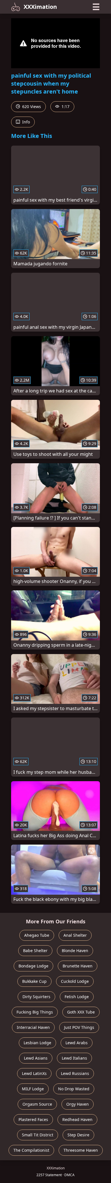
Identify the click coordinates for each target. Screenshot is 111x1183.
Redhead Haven (77, 1119)
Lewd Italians (74, 1058)
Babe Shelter (35, 950)
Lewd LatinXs (34, 1073)
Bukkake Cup (34, 981)
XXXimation (40, 7)
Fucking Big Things (35, 1012)
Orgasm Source (37, 1104)
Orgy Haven (77, 1104)
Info (25, 122)
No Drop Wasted (73, 1088)
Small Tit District (37, 1135)
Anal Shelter (75, 935)
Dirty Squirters (36, 996)
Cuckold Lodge (75, 981)
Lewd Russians (75, 1073)
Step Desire (78, 1135)
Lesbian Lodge (37, 1042)
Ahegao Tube (36, 935)
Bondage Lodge (33, 966)
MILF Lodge (33, 1088)
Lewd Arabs (76, 1042)
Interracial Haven (33, 1027)
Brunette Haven (77, 966)
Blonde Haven (75, 950)
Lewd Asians (36, 1058)
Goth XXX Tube (81, 1012)
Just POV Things (79, 1027)
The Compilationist (31, 1150)
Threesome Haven (80, 1150)
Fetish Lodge (77, 996)
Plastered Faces (33, 1119)
